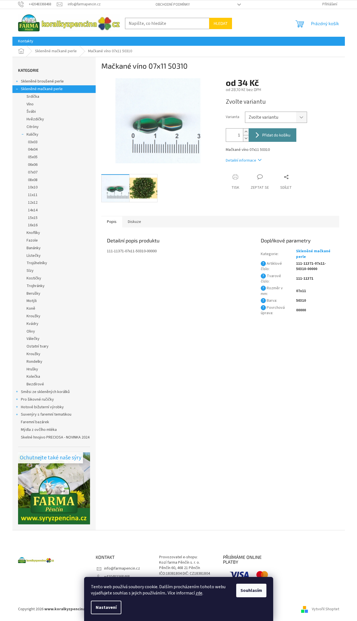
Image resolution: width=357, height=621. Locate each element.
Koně (31, 308)
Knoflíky (33, 233)
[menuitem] (25, 41)
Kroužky (33, 316)
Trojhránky (36, 286)
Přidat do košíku (276, 135)
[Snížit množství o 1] (246, 138)
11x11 (33, 195)
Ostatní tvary (38, 346)
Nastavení (106, 607)
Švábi (31, 111)
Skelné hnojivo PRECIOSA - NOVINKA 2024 (55, 437)
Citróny (33, 127)
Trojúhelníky (37, 263)
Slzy (30, 270)
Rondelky (34, 361)
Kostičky (34, 278)
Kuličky (32, 134)
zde (199, 593)
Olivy (31, 331)
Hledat (220, 23)
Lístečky (34, 256)
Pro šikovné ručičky (37, 399)
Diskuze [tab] (134, 222)
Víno (30, 104)
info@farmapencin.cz (122, 568)
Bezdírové (35, 384)
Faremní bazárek (35, 422)
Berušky (33, 293)
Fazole (32, 240)
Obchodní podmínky (172, 4)
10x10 (33, 187)
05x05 (33, 157)
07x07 (33, 172)
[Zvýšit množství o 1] (246, 132)
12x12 (33, 202)
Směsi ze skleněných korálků (45, 392)
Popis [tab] (112, 222)
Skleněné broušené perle (42, 81)
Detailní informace (241, 160)
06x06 (33, 165)
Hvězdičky (35, 119)
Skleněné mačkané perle (42, 89)
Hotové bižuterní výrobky (42, 407)
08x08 (33, 180)
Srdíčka (33, 96)
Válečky (33, 339)
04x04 (33, 149)
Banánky (34, 248)
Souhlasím (251, 590)
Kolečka (33, 376)
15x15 (33, 218)
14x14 (33, 210)
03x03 (33, 142)
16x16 (33, 225)
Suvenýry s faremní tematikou (46, 414)
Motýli (32, 301)
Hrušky (32, 369)
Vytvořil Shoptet (325, 609)
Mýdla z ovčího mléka (39, 430)
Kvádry (32, 324)
